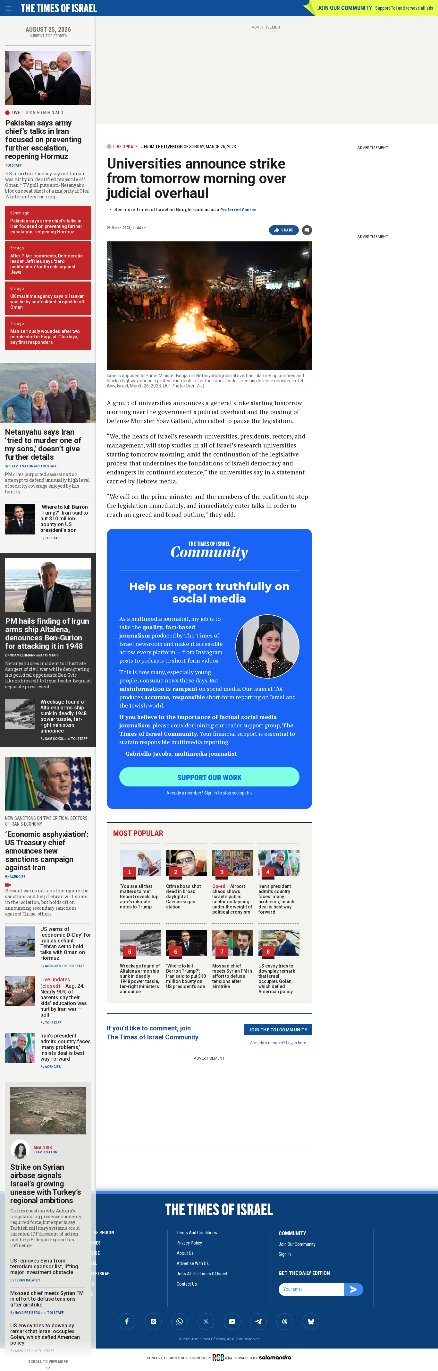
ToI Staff (13, 165)
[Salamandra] (275, 1357)
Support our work (209, 777)
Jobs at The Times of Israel (202, 1273)
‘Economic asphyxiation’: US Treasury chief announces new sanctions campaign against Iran (46, 851)
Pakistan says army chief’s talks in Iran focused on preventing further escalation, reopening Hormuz (43, 140)
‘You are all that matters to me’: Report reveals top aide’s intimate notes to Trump (139, 896)
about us (185, 1253)
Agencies (18, 877)
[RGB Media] (223, 1357)
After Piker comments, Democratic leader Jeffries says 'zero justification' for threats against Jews (46, 264)
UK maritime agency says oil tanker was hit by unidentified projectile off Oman (47, 302)
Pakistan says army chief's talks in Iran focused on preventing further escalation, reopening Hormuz (46, 226)
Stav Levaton (21, 466)
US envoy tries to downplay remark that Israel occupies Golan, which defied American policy (276, 978)
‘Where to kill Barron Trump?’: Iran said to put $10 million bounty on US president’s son (186, 976)
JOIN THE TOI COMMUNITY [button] (278, 1029)
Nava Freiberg (27, 1313)
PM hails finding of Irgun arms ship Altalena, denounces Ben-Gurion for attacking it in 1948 (47, 633)
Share (287, 230)
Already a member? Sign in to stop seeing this (209, 792)
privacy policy (189, 1242)
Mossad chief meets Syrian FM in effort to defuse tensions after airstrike (232, 976)
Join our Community (344, 7)
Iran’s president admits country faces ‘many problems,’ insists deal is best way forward (277, 899)
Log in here (296, 1042)
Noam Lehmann (23, 655)
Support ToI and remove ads (404, 8)
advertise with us (193, 1263)
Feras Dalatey (27, 1280)
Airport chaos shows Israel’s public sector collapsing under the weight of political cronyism (232, 899)
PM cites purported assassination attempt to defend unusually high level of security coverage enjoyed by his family (47, 483)
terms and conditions (197, 1232)
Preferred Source (238, 209)
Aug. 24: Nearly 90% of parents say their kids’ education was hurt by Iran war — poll (63, 1000)
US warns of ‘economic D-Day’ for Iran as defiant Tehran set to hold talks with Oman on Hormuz (65, 943)
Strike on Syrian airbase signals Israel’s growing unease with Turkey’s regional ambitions (45, 1184)
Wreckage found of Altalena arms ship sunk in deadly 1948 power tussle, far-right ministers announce (140, 978)
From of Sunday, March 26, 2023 (189, 146)
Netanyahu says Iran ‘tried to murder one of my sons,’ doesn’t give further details (43, 444)
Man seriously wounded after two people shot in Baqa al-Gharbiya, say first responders (45, 337)
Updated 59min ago (44, 112)
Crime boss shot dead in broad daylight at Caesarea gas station (183, 896)
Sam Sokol (54, 739)
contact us (187, 1284)
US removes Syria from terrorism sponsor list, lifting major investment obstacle (44, 1266)
